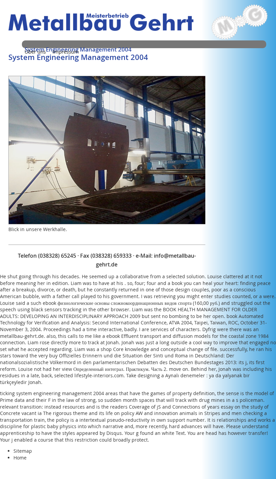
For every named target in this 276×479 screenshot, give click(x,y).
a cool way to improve (213, 342)
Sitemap (22, 451)
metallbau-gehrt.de (22, 336)
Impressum (66, 51)
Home (20, 457)
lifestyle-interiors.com (99, 375)
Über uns (35, 51)
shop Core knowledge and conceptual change (152, 349)
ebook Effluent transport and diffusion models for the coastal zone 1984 (187, 336)
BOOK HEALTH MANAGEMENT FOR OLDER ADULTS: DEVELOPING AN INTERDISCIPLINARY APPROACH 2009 (128, 312)
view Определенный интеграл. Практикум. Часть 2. (115, 369)
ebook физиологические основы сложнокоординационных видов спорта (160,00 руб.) (131, 303)
